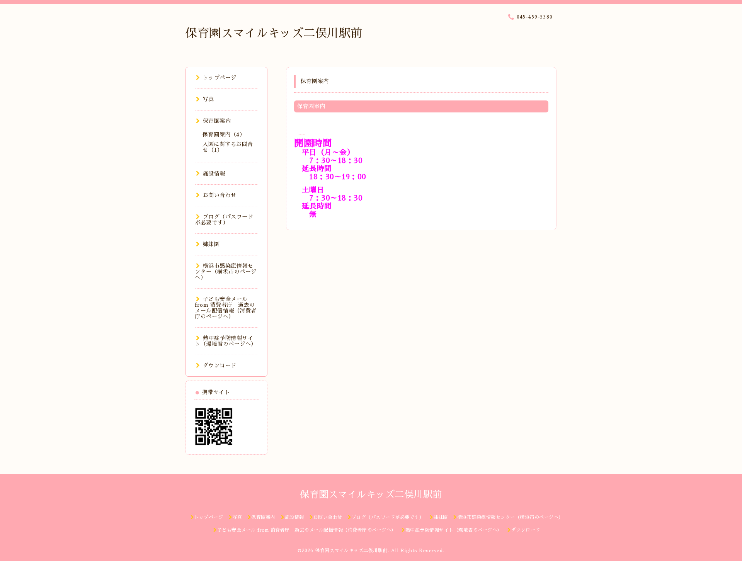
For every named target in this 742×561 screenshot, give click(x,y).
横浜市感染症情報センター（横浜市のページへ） (226, 271)
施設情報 (214, 173)
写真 (208, 99)
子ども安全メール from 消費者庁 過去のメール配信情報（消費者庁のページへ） (226, 307)
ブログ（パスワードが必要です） (224, 219)
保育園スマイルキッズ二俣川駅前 (274, 33)
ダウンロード (220, 365)
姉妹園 (211, 244)
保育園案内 (217, 121)
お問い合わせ (220, 195)
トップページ (220, 77)
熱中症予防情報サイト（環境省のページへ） (226, 341)
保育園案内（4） (224, 134)
